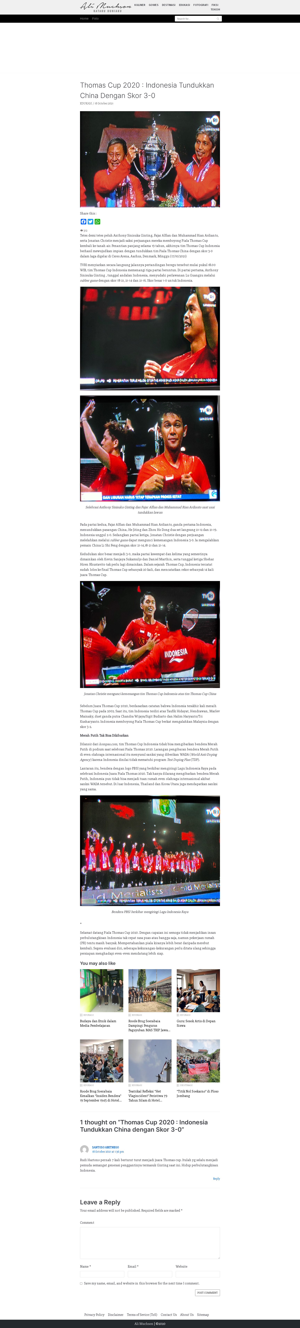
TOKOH (215, 9)
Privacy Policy (94, 1315)
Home (84, 18)
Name (85, 1266)
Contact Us (169, 1315)
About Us (187, 1315)
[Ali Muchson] (105, 7)
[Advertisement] (150, 48)
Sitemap (203, 1315)
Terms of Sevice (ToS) (142, 1315)
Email (133, 1266)
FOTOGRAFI (200, 5)
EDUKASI (184, 5)
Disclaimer (115, 1315)
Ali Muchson (144, 1324)
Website (182, 1266)
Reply (216, 1179)
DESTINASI (169, 5)
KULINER (139, 5)
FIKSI (215, 5)
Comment (87, 1222)
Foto (95, 18)
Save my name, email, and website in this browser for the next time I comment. (141, 1283)
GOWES (154, 5)
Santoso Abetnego (105, 1147)
